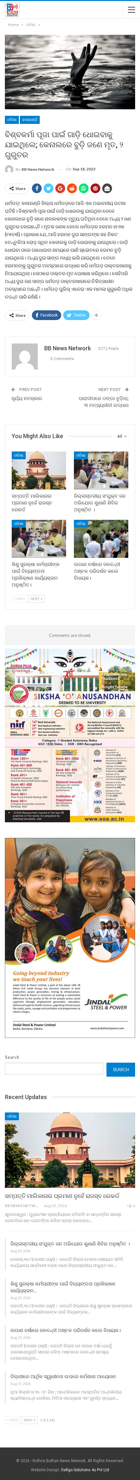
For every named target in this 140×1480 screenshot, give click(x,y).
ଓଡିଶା (12, 119)
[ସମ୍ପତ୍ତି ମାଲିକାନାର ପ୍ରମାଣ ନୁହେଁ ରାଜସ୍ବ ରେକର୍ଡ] (39, 470)
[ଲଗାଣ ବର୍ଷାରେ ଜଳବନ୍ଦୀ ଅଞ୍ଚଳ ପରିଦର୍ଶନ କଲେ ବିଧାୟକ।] (101, 539)
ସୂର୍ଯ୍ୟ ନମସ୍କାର (26, 398)
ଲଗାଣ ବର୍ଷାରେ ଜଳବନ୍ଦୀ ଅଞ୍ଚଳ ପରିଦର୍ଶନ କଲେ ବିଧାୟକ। (65, 1330)
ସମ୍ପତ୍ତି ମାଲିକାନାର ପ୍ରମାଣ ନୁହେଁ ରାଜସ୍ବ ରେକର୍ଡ (62, 1195)
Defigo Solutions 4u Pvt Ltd (85, 1470)
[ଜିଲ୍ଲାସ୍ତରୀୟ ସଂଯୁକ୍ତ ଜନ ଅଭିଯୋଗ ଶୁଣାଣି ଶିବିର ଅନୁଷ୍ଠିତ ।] (101, 470)
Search (12, 1057)
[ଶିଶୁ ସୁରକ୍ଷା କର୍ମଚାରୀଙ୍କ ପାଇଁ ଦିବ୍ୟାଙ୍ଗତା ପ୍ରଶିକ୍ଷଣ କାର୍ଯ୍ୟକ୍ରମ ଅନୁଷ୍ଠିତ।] (39, 539)
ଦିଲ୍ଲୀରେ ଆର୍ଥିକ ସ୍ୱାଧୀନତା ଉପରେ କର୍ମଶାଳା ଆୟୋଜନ (63, 1376)
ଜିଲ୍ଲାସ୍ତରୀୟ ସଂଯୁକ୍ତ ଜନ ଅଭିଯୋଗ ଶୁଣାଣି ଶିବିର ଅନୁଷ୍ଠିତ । (70, 1244)
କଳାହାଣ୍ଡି (29, 119)
